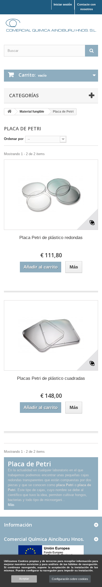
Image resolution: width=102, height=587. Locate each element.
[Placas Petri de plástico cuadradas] (51, 335)
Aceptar (24, 578)
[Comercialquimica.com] (51, 25)
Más (11, 505)
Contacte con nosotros (86, 7)
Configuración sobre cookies (70, 578)
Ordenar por (14, 139)
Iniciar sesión (63, 4)
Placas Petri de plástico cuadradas (51, 378)
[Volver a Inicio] (9, 111)
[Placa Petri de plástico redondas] (51, 194)
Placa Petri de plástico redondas (51, 237)
